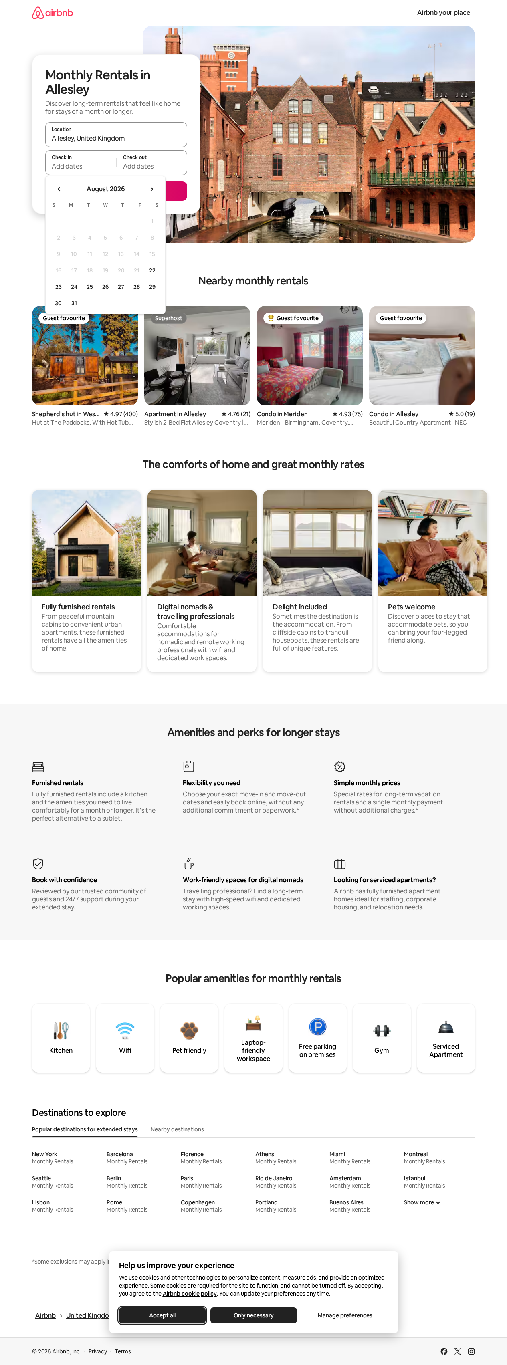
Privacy (98, 1351)
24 (74, 286)
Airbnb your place (443, 12)
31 (74, 303)
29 (152, 286)
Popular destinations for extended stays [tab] (85, 1129)
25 (90, 286)
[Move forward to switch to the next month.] (151, 189)
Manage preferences (345, 1315)
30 (58, 303)
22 (152, 270)
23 (58, 286)
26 (105, 286)
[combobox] (116, 138)
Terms (123, 1351)
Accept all (162, 1315)
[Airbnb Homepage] (52, 12)
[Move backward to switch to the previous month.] (59, 189)
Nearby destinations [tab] (177, 1129)
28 (136, 286)
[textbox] (81, 166)
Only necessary (254, 1315)
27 (121, 286)
